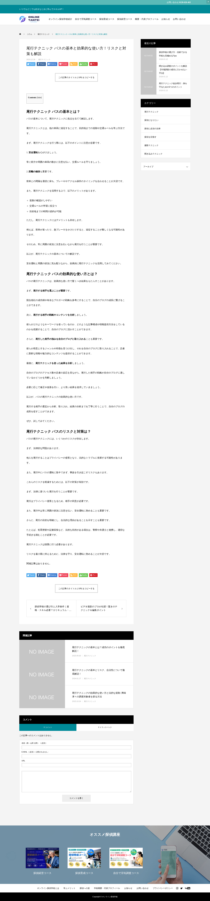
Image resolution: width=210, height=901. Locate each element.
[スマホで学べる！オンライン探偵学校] (29, 19)
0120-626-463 (185, 2)
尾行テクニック (44, 60)
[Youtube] (187, 888)
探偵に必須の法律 (152, 128)
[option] (42, 860)
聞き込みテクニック (153, 154)
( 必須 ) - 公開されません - (35, 752)
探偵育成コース (106, 19)
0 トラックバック (105, 727)
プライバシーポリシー (163, 888)
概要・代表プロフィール (147, 19)
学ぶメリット (69, 888)
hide (39, 97)
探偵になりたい (151, 120)
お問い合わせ (179, 19)
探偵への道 (85, 888)
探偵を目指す (150, 137)
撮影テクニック (151, 145)
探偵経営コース (124, 19)
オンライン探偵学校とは (48, 888)
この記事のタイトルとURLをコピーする (76, 77)
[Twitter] (181, 888)
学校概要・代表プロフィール (107, 888)
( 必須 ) (34, 743)
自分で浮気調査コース (85, 19)
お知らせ (165, 19)
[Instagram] (177, 888)
